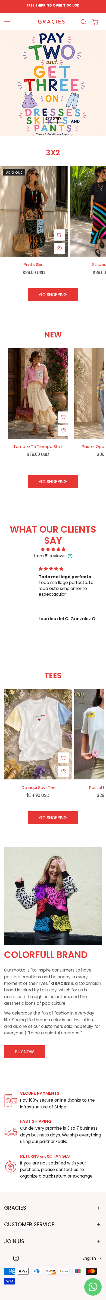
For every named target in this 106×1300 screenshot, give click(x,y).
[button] (96, 22)
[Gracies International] (51, 21)
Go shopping (53, 294)
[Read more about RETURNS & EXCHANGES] (10, 1166)
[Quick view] (59, 248)
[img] (53, 549)
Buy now (24, 1052)
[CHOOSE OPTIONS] (59, 235)
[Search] (83, 22)
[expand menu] (7, 22)
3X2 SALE (53, 118)
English (89, 1258)
